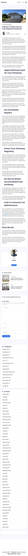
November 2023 (7, 450)
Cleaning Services (7, 357)
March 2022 (5, 484)
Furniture (5, 366)
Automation (5, 355)
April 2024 (5, 436)
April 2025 (5, 408)
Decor (4, 360)
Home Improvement (7, 372)
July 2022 (5, 473)
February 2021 (6, 501)
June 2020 (5, 518)
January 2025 (6, 414)
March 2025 (5, 411)
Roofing (4, 386)
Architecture (6, 352)
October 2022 (6, 467)
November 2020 (7, 510)
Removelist (5, 383)
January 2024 (6, 445)
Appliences (5, 349)
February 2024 (6, 442)
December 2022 (7, 465)
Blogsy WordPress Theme (14, 553)
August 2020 (6, 513)
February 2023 (6, 462)
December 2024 (7, 416)
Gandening (5, 369)
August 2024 (6, 428)
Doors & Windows (7, 363)
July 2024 (5, 431)
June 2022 (5, 476)
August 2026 (6, 394)
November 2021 (6, 493)
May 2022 (5, 479)
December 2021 (6, 490)
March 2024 (5, 439)
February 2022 (6, 487)
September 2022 (7, 470)
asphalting (5, 214)
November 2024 (7, 419)
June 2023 (5, 456)
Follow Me (14, 265)
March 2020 (5, 527)
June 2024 (5, 433)
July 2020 (5, 515)
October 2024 (6, 422)
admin (8, 32)
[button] (19, 2)
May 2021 (5, 498)
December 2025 (7, 402)
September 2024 (7, 425)
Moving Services (7, 374)
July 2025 (5, 405)
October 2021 (6, 496)
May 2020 (5, 521)
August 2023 (6, 453)
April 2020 (5, 524)
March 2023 (5, 459)
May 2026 (5, 400)
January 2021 (6, 504)
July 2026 (5, 397)
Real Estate (5, 380)
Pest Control (6, 377)
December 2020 (7, 507)
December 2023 (7, 448)
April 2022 (5, 482)
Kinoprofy (3, 2)
